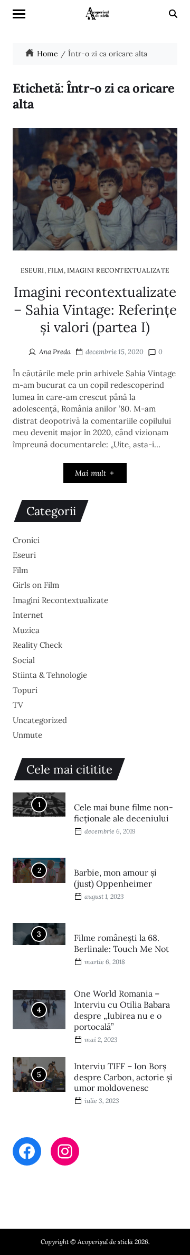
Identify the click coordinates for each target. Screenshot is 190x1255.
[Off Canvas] (19, 13)
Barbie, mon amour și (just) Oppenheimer (115, 878)
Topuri (25, 690)
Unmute (27, 735)
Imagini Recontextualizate (118, 270)
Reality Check (37, 645)
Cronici (26, 540)
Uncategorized (40, 720)
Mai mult (90, 473)
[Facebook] (27, 1151)
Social (24, 660)
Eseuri (32, 270)
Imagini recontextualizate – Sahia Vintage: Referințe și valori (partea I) (95, 309)
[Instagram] (65, 1151)
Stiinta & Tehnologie (50, 675)
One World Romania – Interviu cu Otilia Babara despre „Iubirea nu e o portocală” (122, 1009)
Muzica (26, 630)
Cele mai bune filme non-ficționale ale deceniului (123, 813)
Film (56, 270)
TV (18, 705)
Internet (28, 615)
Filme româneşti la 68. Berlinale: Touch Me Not (121, 943)
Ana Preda (55, 351)
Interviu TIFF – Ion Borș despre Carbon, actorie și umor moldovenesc (123, 1077)
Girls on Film (36, 585)
